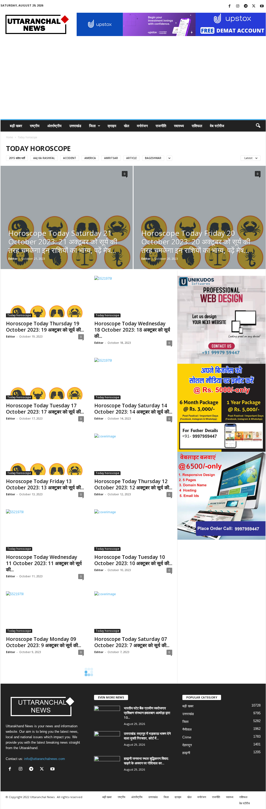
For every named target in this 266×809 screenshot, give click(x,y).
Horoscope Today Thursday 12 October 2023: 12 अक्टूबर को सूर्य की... (133, 484)
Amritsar (111, 158)
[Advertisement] (133, 80)
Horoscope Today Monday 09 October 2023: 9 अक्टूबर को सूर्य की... (43, 642)
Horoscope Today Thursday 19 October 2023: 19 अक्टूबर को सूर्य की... (45, 326)
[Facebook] (230, 6)
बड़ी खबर (16, 125)
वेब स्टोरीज (217, 125)
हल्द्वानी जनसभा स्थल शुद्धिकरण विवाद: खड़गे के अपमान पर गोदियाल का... (146, 760)
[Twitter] (254, 6)
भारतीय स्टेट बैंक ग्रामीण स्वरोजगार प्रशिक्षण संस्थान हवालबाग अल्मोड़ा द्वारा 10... (147, 713)
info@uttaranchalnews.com (44, 759)
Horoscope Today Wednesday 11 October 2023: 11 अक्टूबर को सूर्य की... (44, 563)
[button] (258, 126)
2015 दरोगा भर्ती (17, 158)
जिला (92, 125)
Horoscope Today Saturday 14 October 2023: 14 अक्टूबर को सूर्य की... (133, 408)
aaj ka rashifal (44, 158)
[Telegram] (246, 6)
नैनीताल (187, 729)
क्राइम (112, 125)
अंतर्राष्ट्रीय (54, 125)
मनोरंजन (142, 125)
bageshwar (153, 158)
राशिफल (197, 125)
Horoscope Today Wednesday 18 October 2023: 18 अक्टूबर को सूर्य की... (132, 329)
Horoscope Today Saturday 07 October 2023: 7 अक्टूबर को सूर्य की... (131, 642)
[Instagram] (238, 6)
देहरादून (187, 745)
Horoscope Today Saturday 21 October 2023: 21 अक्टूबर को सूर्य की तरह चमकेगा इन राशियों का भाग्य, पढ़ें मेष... (62, 241)
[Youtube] (262, 6)
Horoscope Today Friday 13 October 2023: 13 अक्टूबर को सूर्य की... (45, 484)
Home (9, 137)
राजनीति (161, 125)
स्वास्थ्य (179, 125)
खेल (126, 125)
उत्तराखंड (75, 125)
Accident (69, 158)
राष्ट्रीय (34, 125)
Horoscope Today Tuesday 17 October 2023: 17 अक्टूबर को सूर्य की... (45, 408)
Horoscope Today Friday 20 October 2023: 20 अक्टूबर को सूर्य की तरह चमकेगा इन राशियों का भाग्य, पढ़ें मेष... (195, 241)
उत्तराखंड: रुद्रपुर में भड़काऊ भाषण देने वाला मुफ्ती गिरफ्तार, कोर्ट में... (147, 736)
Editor (12, 258)
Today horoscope (19, 315)
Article (131, 158)
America (90, 158)
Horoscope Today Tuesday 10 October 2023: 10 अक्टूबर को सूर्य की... (133, 560)
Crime (186, 737)
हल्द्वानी (186, 753)
